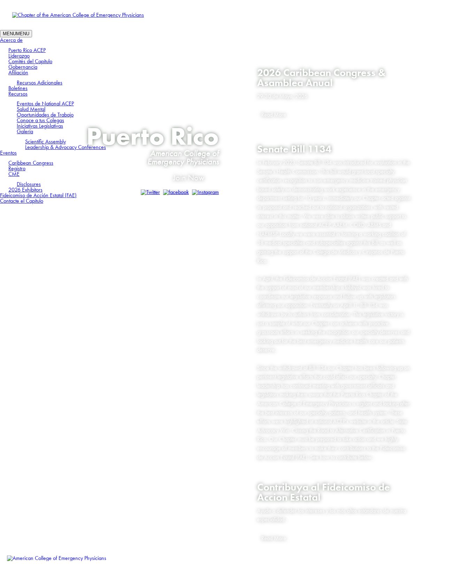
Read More (273, 114)
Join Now (188, 177)
